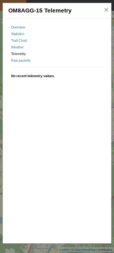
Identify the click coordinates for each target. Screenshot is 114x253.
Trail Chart (19, 41)
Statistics (17, 34)
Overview (18, 27)
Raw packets (20, 60)
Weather (17, 47)
